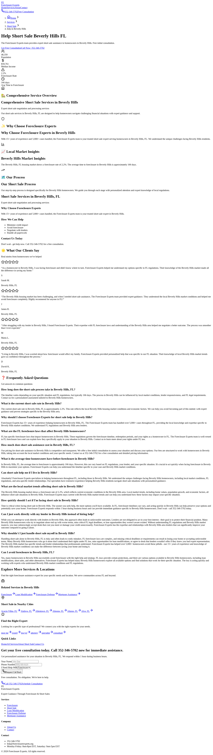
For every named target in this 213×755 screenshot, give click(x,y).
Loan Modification (15, 710)
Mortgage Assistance (16, 716)
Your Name (6, 661)
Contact (23, 7)
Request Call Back (13, 672)
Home (4, 7)
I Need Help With (9, 667)
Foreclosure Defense (16, 713)
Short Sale (11, 708)
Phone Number (8, 664)
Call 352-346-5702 (13, 683)
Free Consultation (26, 11)
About (17, 7)
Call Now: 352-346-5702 (32, 48)
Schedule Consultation (32, 683)
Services (10, 7)
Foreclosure (12, 705)
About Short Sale (26, 644)
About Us (11, 727)
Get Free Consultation (11, 48)
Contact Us (39, 644)
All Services (12, 644)
